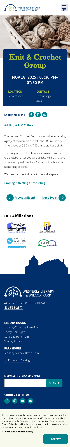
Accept (56, 439)
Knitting (22, 183)
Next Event (50, 198)
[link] (31, 114)
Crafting (9, 183)
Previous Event (25, 198)
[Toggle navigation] (64, 7)
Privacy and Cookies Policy (17, 431)
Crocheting (38, 183)
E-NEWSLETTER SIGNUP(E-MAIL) (22, 375)
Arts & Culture (24, 125)
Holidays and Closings (17, 360)
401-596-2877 (13, 308)
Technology (43, 96)
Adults (8, 125)
